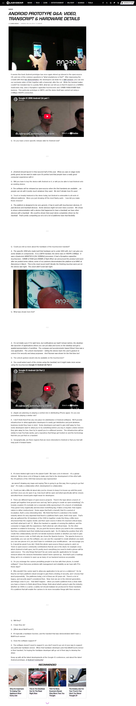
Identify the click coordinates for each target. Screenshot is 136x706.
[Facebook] (103, 2)
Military (70, 3)
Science (81, 3)
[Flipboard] (114, 2)
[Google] (110, 2)
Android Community (35, 660)
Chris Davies (14, 23)
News (29, 3)
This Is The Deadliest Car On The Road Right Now (37, 691)
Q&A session (68, 80)
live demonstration (32, 80)
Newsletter (129, 2)
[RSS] (118, 2)
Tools (90, 3)
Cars (45, 3)
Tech (38, 3)
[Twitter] (106, 2)
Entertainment (57, 3)
